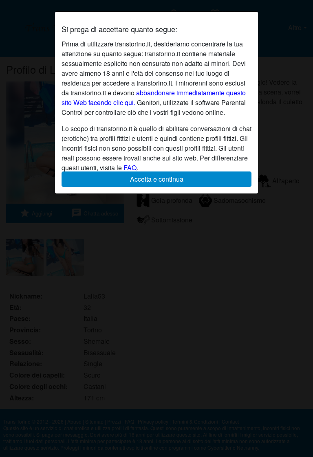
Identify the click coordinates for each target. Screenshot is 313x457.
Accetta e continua (156, 179)
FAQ (130, 167)
